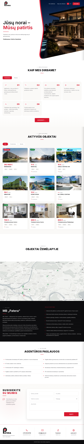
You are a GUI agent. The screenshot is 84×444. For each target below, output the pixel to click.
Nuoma (16, 77)
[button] (24, 296)
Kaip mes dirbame (61, 3)
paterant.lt (73, 433)
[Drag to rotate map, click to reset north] (82, 267)
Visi (5, 144)
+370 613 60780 (27, 433)
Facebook (58, 433)
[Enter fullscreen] (82, 269)
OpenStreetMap (79, 299)
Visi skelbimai (52, 3)
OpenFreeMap (65, 299)
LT (68, 3)
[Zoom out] (82, 265)
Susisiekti (76, 3)
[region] (42, 281)
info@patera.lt (42, 433)
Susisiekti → (41, 120)
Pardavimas (7, 77)
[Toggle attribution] (82, 299)
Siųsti (71, 414)
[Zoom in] (82, 263)
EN (70, 3)
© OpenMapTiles (70, 299)
